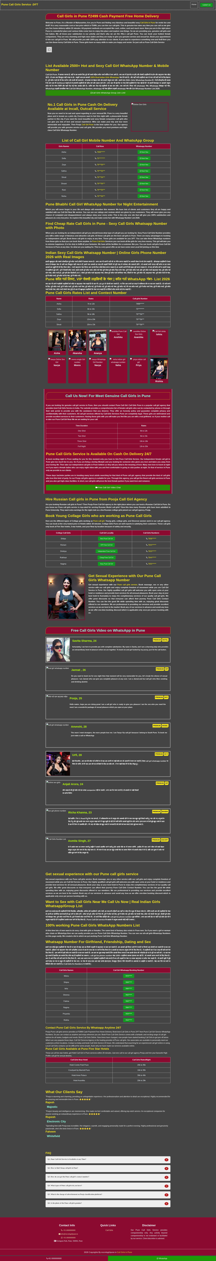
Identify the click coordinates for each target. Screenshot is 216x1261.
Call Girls (109, 1230)
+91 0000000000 (55, 1258)
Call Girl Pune (88, 125)
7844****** (152, 545)
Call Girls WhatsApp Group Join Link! (109, 93)
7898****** (100, 152)
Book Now (144, 152)
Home (194, 4)
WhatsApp (162, 1258)
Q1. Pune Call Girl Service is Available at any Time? (67, 1159)
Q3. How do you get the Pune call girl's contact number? (68, 1177)
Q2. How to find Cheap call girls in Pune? (63, 1168)
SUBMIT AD (206, 5)
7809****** (128, 982)
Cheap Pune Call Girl (106, 557)
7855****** (152, 564)
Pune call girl (99, 521)
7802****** (128, 995)
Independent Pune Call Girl (106, 551)
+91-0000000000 (69, 1230)
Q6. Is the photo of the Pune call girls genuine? (65, 1203)
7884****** (128, 988)
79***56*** (100, 165)
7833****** (152, 551)
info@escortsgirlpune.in (69, 1234)
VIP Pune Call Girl (106, 545)
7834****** (128, 1014)
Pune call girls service (127, 585)
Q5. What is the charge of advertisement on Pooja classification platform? (75, 1194)
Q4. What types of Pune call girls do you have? (65, 1185)
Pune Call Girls (98, 241)
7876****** (128, 976)
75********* (100, 158)
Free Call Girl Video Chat (109, 487)
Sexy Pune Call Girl (106, 564)
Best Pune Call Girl (106, 538)
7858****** (152, 539)
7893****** (128, 1001)
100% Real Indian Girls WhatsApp (104, 77)
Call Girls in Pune (147, 23)
